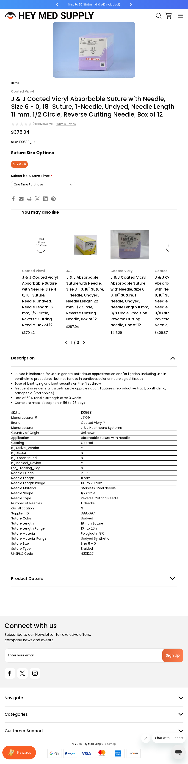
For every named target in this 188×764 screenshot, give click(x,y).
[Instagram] (35, 673)
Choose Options (41, 258)
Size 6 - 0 (19, 164)
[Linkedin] (45, 198)
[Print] (29, 198)
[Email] (21, 198)
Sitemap (110, 744)
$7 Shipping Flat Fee (94, 4)
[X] (37, 198)
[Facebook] (13, 198)
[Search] (159, 16)
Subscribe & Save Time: (31, 176)
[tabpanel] (41, 280)
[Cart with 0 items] (168, 16)
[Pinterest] (53, 198)
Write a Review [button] (66, 124)
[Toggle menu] (180, 15)
